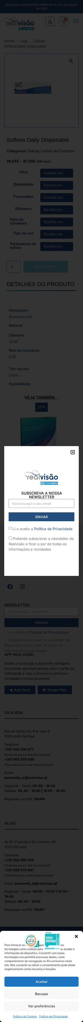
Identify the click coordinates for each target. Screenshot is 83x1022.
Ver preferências (41, 1006)
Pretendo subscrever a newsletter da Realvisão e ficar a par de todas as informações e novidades (41, 543)
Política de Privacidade (53, 1016)
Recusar (41, 994)
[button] (76, 936)
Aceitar (42, 982)
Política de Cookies (25, 1016)
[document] (41, 511)
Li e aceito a (42, 529)
